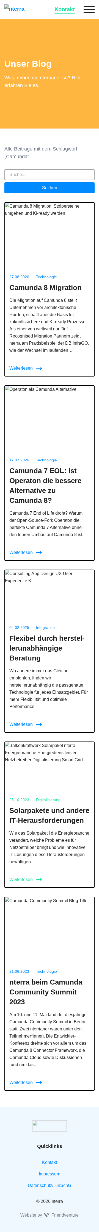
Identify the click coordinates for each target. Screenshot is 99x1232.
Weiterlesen (21, 368)
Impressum (49, 1174)
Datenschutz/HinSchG (49, 1185)
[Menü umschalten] (89, 9)
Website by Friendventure (49, 1215)
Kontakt (64, 9)
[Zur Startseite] (22, 9)
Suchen (49, 187)
